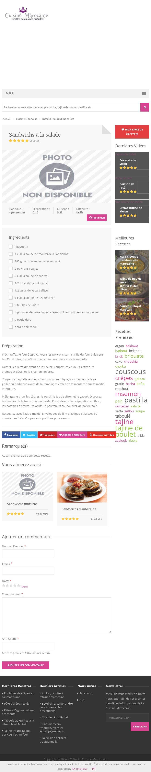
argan (119, 346)
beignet (135, 350)
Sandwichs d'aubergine (79, 509)
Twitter (31, 435)
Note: (6, 581)
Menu (10, 93)
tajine (124, 421)
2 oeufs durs (23, 319)
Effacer (24, 586)
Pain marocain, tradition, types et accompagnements (52, 727)
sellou (129, 411)
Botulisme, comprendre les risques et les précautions (56, 707)
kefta (141, 383)
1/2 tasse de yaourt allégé (32, 290)
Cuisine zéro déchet (55, 717)
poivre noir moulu (26, 327)
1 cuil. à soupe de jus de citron (35, 298)
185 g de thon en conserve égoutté (37, 261)
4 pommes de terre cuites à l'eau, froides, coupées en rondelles (56, 312)
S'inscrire (140, 726)
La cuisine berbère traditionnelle (53, 739)
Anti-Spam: (10, 639)
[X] (93, 768)
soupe (140, 411)
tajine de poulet (129, 431)
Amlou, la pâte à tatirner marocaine (52, 695)
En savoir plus (79, 768)
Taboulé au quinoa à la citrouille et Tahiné (18, 722)
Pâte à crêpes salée (16, 703)
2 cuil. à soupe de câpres (31, 276)
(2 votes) (34, 140)
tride (141, 435)
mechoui (122, 388)
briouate (134, 355)
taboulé (123, 416)
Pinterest (49, 435)
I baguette (21, 247)
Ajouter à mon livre (73, 434)
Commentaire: (12, 594)
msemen (128, 393)
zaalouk (121, 440)
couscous (130, 371)
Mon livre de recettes (133, 132)
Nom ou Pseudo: (14, 546)
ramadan (122, 406)
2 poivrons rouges (26, 268)
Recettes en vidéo (103, 435)
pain (118, 401)
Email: (7, 563)
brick (119, 356)
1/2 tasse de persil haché (31, 283)
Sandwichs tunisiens (22, 504)
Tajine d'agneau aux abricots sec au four (16, 732)
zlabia (133, 440)
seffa (119, 411)
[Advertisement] (76, 55)
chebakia (131, 361)
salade (136, 406)
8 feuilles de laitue (27, 305)
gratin (119, 383)
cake (118, 361)
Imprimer (98, 217)
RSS (82, 700)
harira (130, 383)
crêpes (124, 378)
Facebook (12, 435)
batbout (121, 350)
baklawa (132, 346)
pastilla (136, 400)
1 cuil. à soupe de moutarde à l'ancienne (41, 254)
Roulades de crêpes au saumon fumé (18, 695)
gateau (140, 378)
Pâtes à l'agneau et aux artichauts (18, 712)
